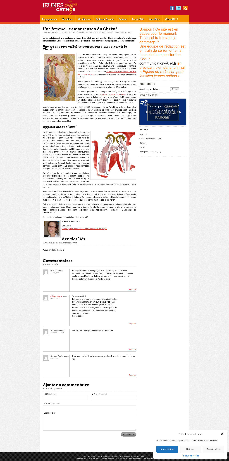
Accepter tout (167, 449)
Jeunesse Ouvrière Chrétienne (112, 94)
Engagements (49, 19)
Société (110, 32)
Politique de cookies (190, 455)
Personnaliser (214, 449)
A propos (143, 134)
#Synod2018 (171, 19)
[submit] (128, 434)
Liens (141, 147)
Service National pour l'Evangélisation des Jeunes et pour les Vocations (127, 458)
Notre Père (154, 19)
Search (142, 89)
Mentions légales (111, 456)
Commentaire (49, 412)
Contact (142, 142)
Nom (50, 393)
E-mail (99, 393)
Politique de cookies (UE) (150, 151)
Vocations (67, 19)
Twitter (178, 8)
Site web (52, 403)
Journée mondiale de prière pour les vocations (89, 32)
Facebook (172, 8)
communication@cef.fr (157, 63)
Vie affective (84, 19)
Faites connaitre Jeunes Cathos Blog (132, 456)
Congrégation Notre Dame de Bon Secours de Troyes (84, 228)
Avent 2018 (137, 19)
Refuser (190, 449)
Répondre (132, 289)
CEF (98, 458)
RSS (185, 8)
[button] (222, 434)
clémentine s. (56, 296)
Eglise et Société (105, 19)
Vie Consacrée (119, 32)
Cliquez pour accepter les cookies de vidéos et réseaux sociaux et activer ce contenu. (163, 111)
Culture (122, 19)
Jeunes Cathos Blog (65, 7)
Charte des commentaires (150, 138)
